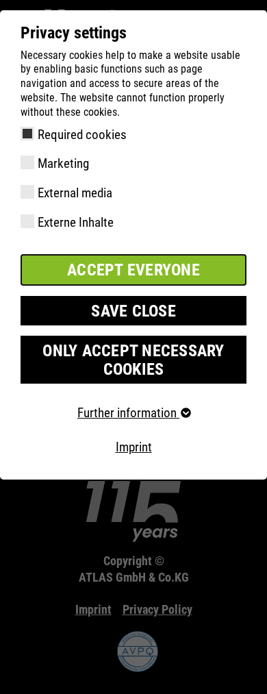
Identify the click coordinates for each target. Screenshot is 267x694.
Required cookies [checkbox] (82, 134)
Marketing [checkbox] (63, 163)
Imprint (134, 447)
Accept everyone (133, 270)
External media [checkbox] (75, 193)
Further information (128, 413)
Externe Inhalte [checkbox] (76, 222)
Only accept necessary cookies (133, 359)
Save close (133, 311)
